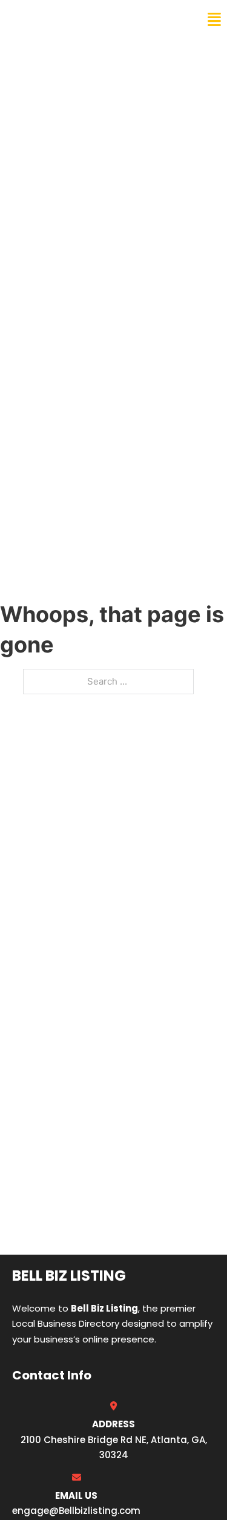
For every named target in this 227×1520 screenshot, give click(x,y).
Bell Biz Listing (55, 19)
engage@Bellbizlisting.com (76, 1510)
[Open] (214, 19)
